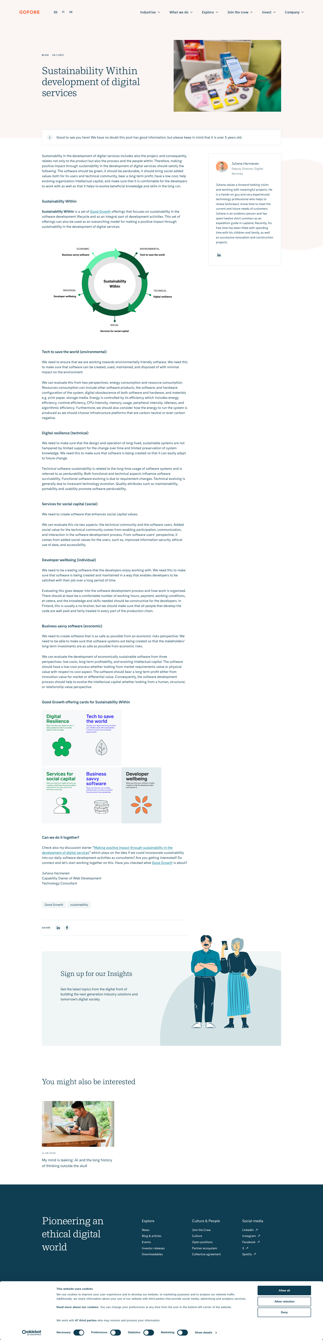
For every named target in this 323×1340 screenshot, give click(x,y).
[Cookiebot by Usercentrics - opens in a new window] (31, 1333)
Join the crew (237, 12)
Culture (197, 1236)
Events (146, 1242)
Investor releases (153, 1248)
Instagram (249, 1236)
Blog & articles (152, 1236)
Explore (208, 12)
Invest (266, 12)
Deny (284, 1312)
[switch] (115, 1333)
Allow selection (284, 1301)
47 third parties (86, 1320)
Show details (203, 1332)
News (145, 1230)
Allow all (284, 1290)
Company (292, 12)
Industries (148, 12)
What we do (178, 12)
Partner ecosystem (204, 1248)
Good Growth (100, 212)
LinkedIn (248, 1230)
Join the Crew (201, 1230)
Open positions (202, 1242)
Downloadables (152, 1254)
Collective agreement (206, 1254)
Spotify (247, 1254)
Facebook (249, 1242)
